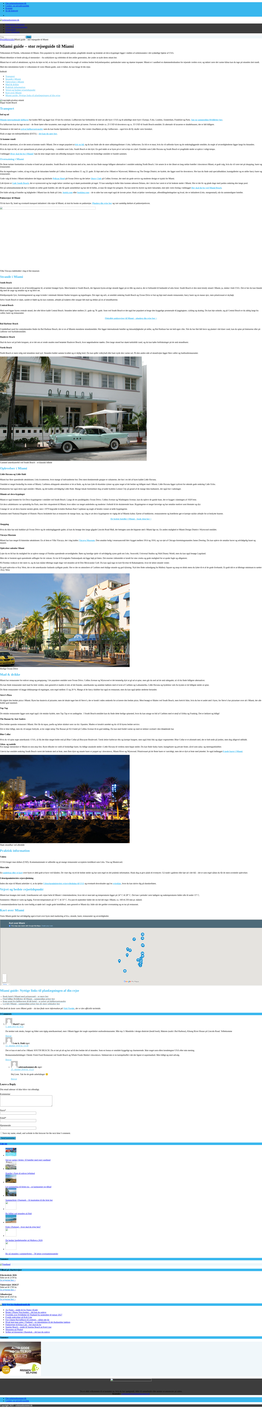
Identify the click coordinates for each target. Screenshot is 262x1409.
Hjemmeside (5, 1125)
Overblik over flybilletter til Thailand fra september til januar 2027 (33, 1315)
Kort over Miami (13, 92)
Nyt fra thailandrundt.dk (18, 1304)
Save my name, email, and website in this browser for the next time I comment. (37, 1133)
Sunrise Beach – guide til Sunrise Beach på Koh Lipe (28, 1327)
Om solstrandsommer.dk (15, 3)
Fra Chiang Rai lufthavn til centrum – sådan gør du (27, 1320)
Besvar (8, 1036)
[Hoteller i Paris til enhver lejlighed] (10, 1169)
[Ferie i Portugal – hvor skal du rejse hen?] (10, 1222)
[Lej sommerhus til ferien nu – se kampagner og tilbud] (10, 1182)
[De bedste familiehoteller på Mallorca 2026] (10, 1235)
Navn (2, 1110)
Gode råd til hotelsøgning (16, 27)
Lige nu (3, 1144)
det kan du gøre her (48, 134)
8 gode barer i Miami (232, 751)
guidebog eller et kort (13, 873)
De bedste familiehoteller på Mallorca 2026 (24, 1240)
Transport (10, 76)
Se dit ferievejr (11, 11)
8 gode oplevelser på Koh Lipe (18, 1317)
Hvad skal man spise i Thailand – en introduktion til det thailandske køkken (37, 1322)
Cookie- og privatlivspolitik (17, 6)
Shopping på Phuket (14, 1329)
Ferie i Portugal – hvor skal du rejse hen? (23, 1227)
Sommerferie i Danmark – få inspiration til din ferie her (29, 1200)
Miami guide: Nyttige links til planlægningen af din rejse (32, 95)
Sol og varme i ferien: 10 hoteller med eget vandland (27, 1160)
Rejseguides (10, 29)
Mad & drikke (12, 84)
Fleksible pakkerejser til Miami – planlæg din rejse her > (131, 318)
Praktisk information (15, 87)
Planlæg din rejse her (102, 203)
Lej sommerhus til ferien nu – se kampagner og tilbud (28, 1187)
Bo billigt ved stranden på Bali (18, 1213)
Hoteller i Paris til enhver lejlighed (20, 1173)
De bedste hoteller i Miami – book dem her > (131, 519)
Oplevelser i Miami (14, 81)
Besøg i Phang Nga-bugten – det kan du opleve (25, 1312)
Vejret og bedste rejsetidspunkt (20, 90)
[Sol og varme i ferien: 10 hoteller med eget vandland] (10, 1155)
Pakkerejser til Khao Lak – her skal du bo (23, 1324)
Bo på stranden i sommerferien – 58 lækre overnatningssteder (31, 1254)
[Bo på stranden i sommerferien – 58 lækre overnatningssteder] (10, 1249)
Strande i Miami (13, 79)
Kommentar (5, 1094)
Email (2, 1118)
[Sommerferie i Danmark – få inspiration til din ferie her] (10, 1195)
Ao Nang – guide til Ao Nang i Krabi (21, 1310)
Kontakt (8, 8)
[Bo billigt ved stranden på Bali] (10, 1209)
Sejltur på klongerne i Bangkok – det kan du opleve (27, 1332)
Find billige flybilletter (15, 25)
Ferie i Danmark (12, 32)
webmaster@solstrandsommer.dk (135, 1394)
